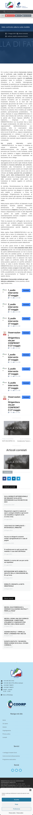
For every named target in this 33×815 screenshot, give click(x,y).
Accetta (16, 799)
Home (4, 720)
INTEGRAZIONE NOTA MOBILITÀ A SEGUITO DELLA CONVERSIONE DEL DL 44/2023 (16, 573)
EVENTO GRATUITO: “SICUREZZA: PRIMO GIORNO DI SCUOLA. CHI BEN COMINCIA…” (16, 643)
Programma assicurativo (9, 759)
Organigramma (7, 730)
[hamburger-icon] (3, 15)
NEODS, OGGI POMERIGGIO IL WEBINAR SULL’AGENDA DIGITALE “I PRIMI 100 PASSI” (16, 609)
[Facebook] (12, 770)
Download (26, 290)
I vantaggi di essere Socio (10, 752)
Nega (16, 804)
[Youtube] (16, 770)
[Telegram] (20, 770)
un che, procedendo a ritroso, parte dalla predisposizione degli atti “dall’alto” (16, 175)
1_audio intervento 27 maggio (13, 293)
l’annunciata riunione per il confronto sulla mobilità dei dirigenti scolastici (16, 74)
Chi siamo (5, 723)
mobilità (15, 36)
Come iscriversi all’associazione (11, 756)
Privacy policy (12, 812)
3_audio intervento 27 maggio (13, 321)
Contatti (5, 737)
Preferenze (16, 809)
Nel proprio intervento (12, 143)
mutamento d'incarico (22, 36)
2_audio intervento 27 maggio (13, 307)
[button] (30, 790)
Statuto (5, 727)
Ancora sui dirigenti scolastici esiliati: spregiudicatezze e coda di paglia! (15, 538)
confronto (9, 36)
